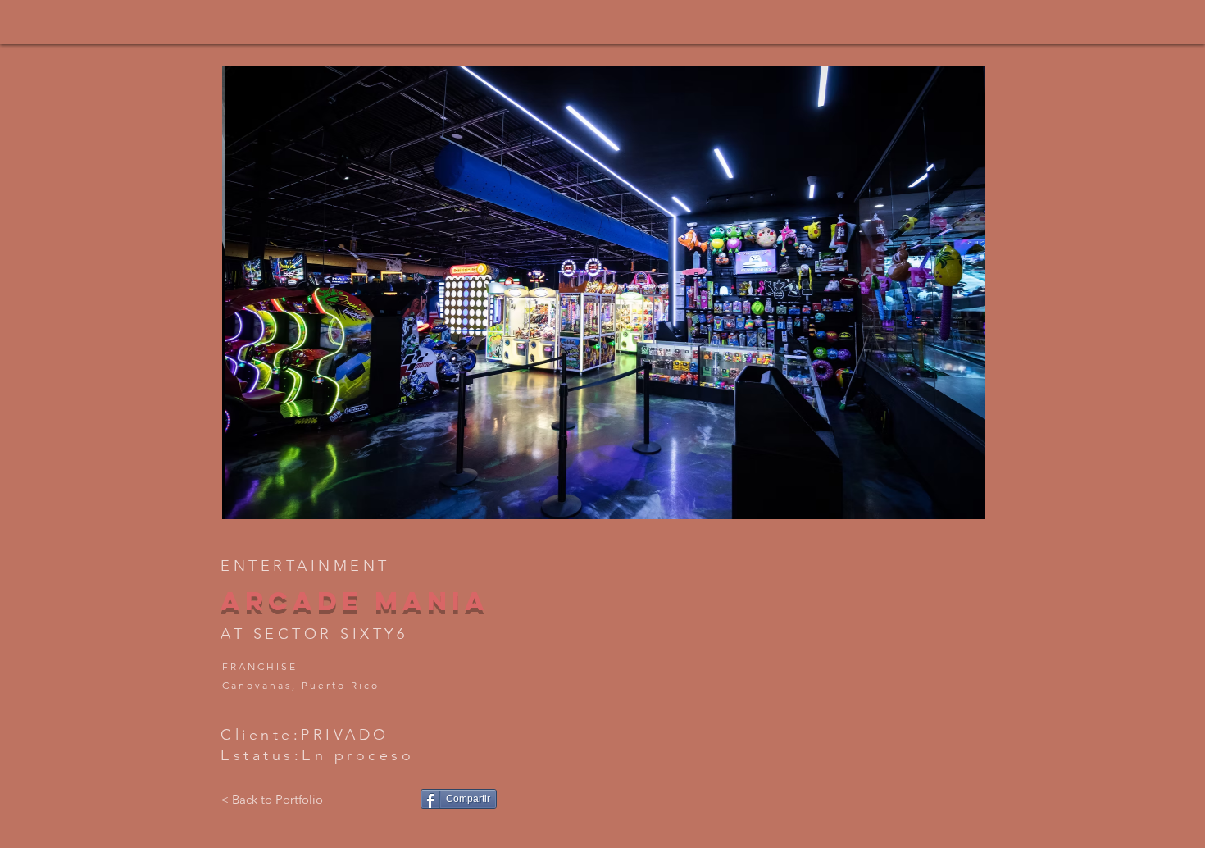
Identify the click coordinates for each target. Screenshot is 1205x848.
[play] (945, 505)
